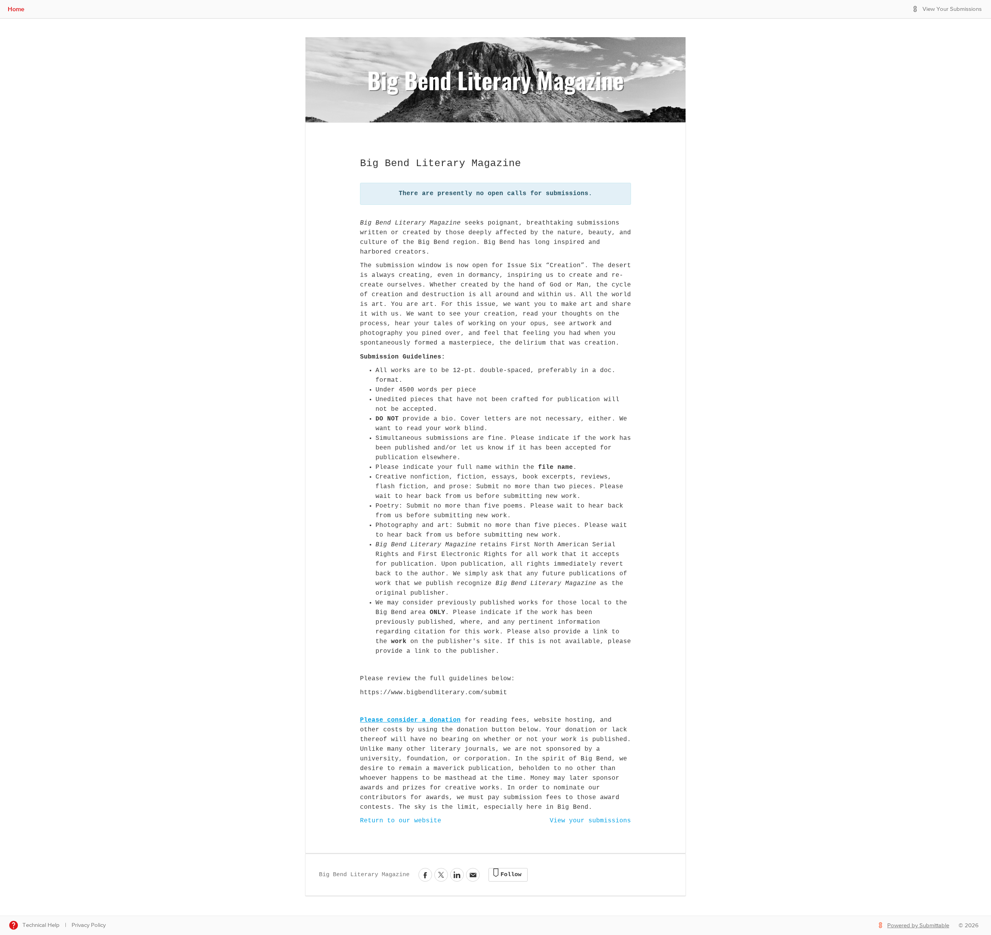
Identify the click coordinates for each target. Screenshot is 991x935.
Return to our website (400, 820)
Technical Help (41, 925)
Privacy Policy (89, 925)
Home (16, 8)
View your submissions (590, 820)
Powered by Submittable (918, 925)
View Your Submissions (952, 9)
